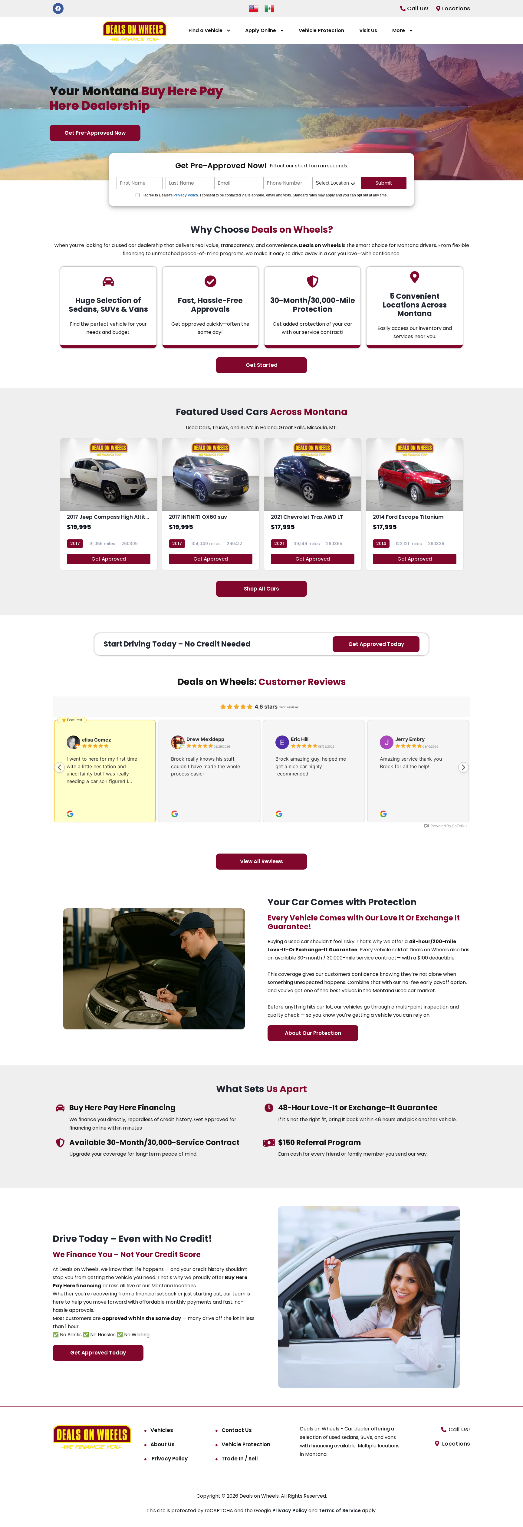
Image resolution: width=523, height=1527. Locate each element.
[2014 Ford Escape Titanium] (414, 504)
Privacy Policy (185, 195)
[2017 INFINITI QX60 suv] (210, 504)
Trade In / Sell (240, 1458)
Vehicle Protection (321, 30)
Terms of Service (340, 1510)
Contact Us (237, 1430)
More (398, 30)
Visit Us (368, 30)
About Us (162, 1444)
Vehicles (161, 1430)
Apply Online (260, 30)
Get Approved (108, 558)
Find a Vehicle (205, 30)
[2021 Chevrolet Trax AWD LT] (312, 504)
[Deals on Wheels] (134, 30)
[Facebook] (58, 8)
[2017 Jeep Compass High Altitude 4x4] (108, 504)
